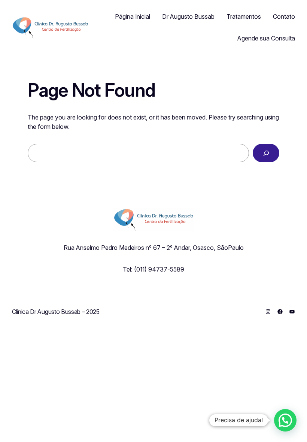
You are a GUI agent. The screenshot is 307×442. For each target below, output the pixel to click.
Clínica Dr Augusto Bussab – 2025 (56, 311)
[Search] (266, 153)
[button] (285, 420)
